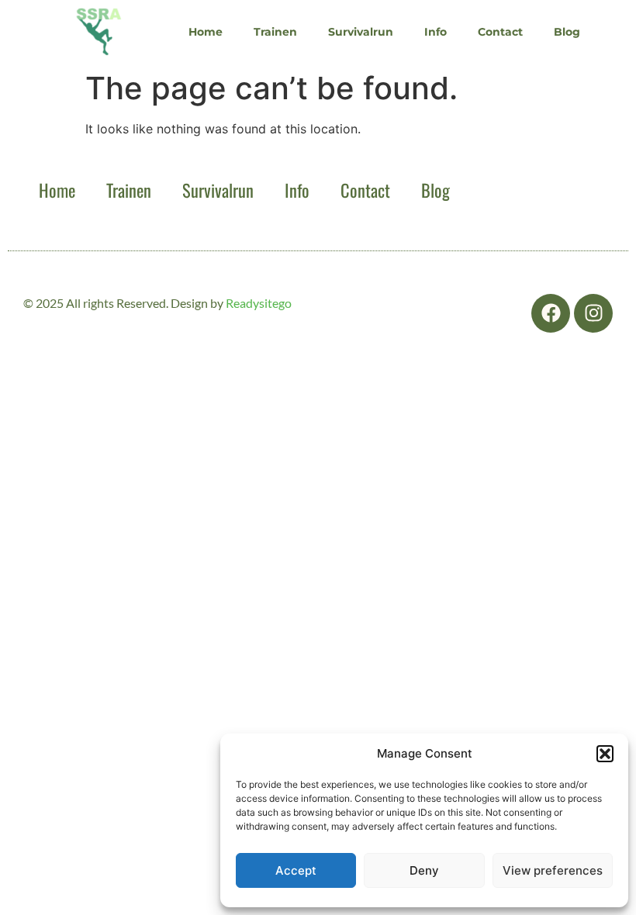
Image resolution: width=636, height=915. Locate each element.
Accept (295, 870)
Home (205, 32)
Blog (567, 32)
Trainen (275, 32)
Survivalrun (360, 32)
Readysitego (259, 302)
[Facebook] (550, 313)
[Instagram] (593, 313)
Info (435, 32)
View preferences (553, 870)
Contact (500, 32)
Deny (424, 870)
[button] (605, 753)
